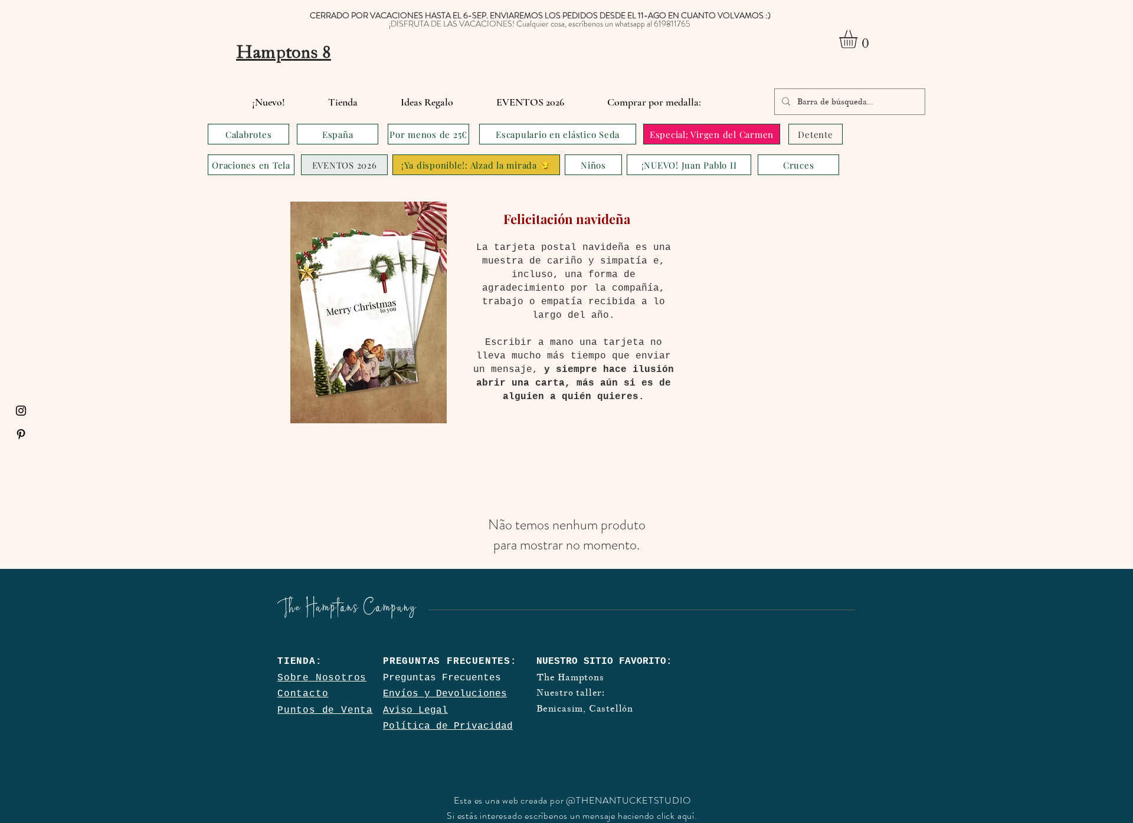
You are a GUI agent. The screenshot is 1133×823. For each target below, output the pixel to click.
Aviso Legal (415, 710)
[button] (859, 39)
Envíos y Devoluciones (445, 694)
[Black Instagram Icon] (21, 410)
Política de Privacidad (448, 726)
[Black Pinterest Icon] (21, 434)
